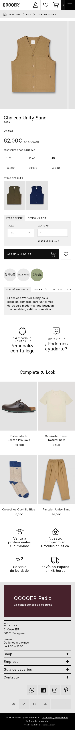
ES (13, 703)
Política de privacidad (37, 721)
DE (45, 703)
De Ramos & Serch (47, 725)
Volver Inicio (15, 14)
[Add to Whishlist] (66, 254)
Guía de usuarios (18, 669)
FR (34, 703)
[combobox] (20, 233)
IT (56, 703)
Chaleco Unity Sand (46, 14)
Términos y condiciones (55, 717)
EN (24, 703)
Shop (8, 654)
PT (66, 703)
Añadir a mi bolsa (19, 254)
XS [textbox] (12, 233)
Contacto (11, 677)
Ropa (28, 14)
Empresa (11, 662)
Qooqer (11, 5)
